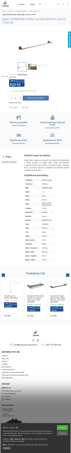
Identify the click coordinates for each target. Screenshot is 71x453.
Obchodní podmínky (8, 369)
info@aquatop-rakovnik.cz (26, 344)
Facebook (33, 340)
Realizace (5, 356)
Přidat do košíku (35, 98)
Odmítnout (62, 433)
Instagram (38, 340)
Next (68, 275)
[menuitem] (22, 4)
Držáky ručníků (47, 180)
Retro (44, 232)
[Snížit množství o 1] (11, 98)
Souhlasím (62, 428)
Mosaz (44, 216)
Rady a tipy (5, 358)
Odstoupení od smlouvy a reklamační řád (15, 375)
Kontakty (5, 364)
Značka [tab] (9, 161)
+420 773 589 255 (53, 344)
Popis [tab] (8, 156)
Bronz (44, 196)
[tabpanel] (12, 298)
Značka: (12, 77)
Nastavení (6, 448)
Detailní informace (15, 103)
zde (46, 444)
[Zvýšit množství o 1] (20, 98)
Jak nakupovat (6, 367)
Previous (3, 275)
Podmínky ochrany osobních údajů (13, 372)
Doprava (4, 361)
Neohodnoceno (22, 74)
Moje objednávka (7, 378)
